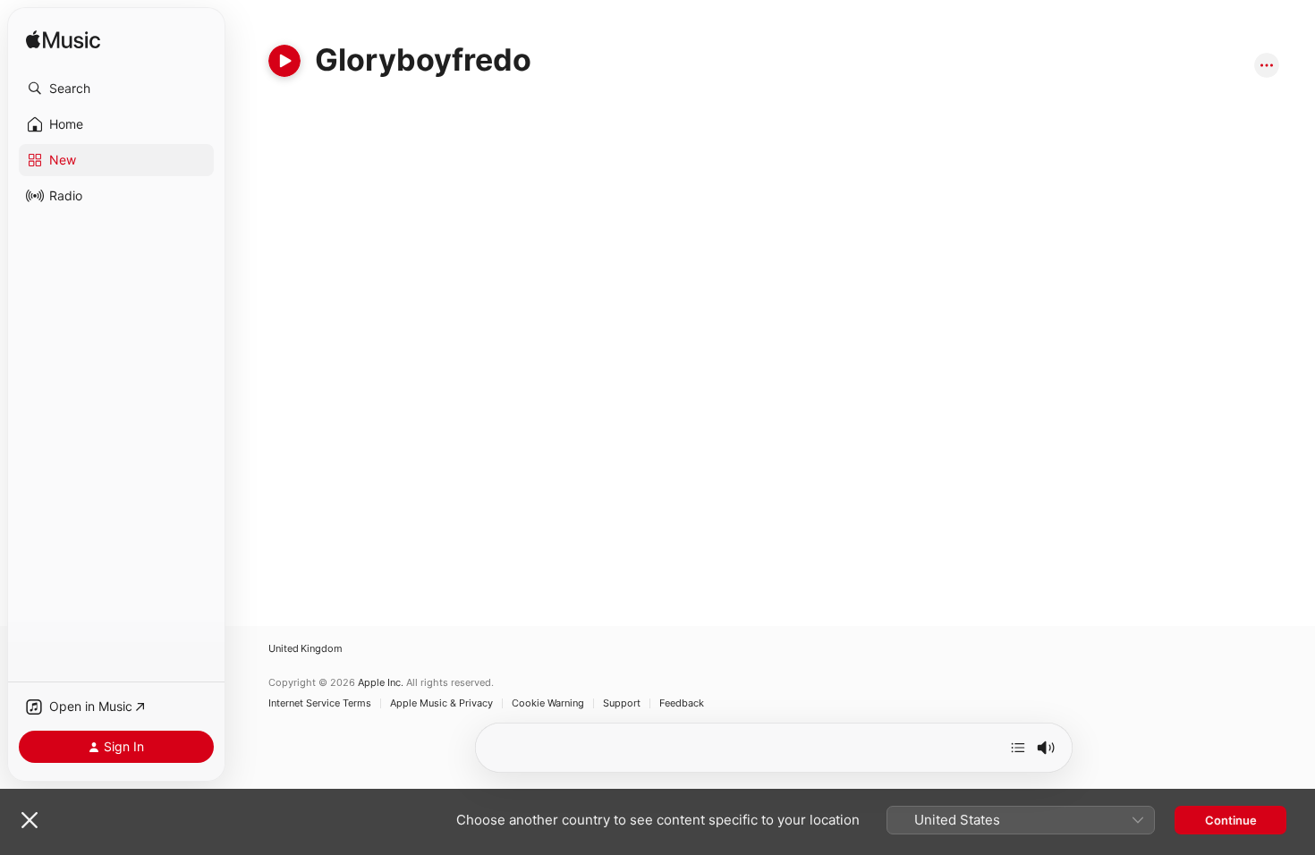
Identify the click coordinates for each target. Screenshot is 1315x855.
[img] (63, 40)
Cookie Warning (548, 703)
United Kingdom (305, 649)
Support (622, 703)
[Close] (29, 820)
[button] (116, 88)
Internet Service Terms (319, 703)
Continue (1231, 820)
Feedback (681, 703)
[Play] (284, 61)
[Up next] (1018, 747)
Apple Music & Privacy (441, 703)
